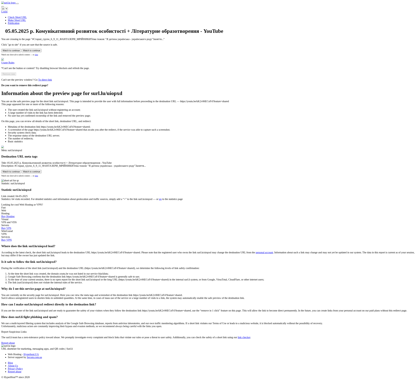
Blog (10, 362)
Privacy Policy (15, 368)
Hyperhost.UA (31, 354)
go (160, 199)
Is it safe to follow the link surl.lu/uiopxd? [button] (29, 261)
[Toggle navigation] (17, 3)
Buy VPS (6, 228)
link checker (244, 337)
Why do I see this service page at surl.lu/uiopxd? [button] (33, 288)
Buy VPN (6, 239)
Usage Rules (7, 62)
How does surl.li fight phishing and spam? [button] (29, 317)
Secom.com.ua (34, 357)
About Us (13, 365)
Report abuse (8, 342)
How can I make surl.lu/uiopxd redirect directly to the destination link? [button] (48, 304)
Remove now (9, 74)
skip (36, 55)
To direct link (45, 79)
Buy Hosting (8, 216)
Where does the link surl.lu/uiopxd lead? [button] (28, 246)
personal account (264, 252)
